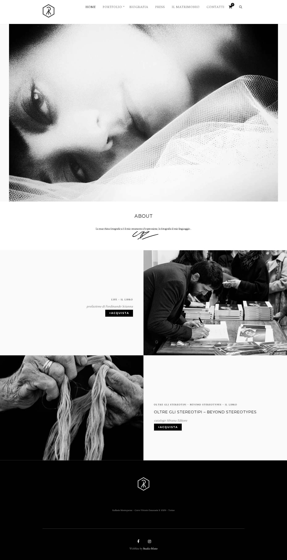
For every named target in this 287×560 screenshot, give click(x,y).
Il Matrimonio (186, 7)
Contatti (215, 7)
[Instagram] (148, 541)
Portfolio (112, 7)
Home (91, 7)
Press (160, 7)
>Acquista (119, 313)
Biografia (138, 7)
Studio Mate (150, 548)
